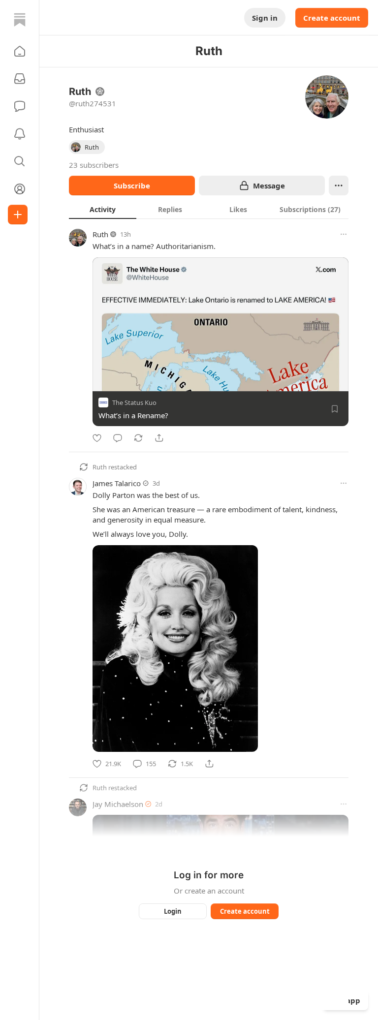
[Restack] (138, 438)
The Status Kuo (134, 402)
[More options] (343, 234)
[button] (20, 51)
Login (173, 911)
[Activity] (20, 134)
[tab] (102, 209)
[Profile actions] (338, 185)
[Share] (159, 438)
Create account (331, 18)
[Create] (18, 214)
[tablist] (208, 209)
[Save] (335, 409)
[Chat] (20, 106)
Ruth (100, 234)
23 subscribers (94, 165)
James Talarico (117, 483)
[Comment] (117, 438)
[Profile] (20, 189)
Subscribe (132, 185)
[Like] (97, 438)
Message (269, 185)
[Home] (20, 19)
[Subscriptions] (20, 79)
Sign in (265, 18)
